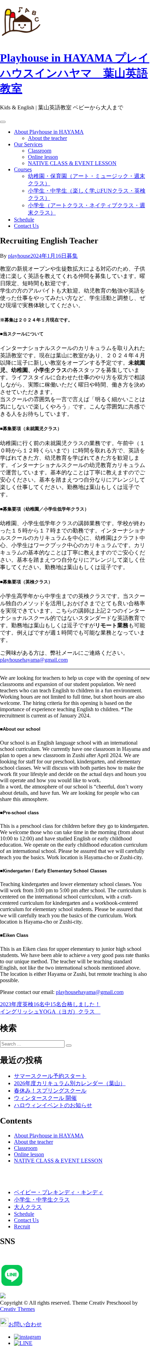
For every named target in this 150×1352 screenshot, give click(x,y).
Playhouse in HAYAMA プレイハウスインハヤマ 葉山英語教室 (74, 73)
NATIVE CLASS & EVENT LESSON (72, 163)
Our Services (28, 144)
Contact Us (26, 226)
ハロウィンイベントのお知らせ (53, 1105)
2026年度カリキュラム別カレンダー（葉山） (70, 1083)
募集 (72, 256)
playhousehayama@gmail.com (34, 660)
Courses (23, 169)
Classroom (39, 151)
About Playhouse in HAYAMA (49, 132)
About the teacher (47, 138)
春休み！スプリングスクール (50, 1091)
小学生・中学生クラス (42, 1200)
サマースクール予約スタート (50, 1076)
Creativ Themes (17, 1309)
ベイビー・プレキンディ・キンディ (58, 1192)
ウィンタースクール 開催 (45, 1098)
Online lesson (43, 157)
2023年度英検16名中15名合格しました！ (50, 1004)
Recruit (22, 1226)
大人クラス (28, 1207)
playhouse (19, 256)
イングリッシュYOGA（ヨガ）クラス (50, 1012)
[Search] (69, 1045)
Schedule (24, 220)
